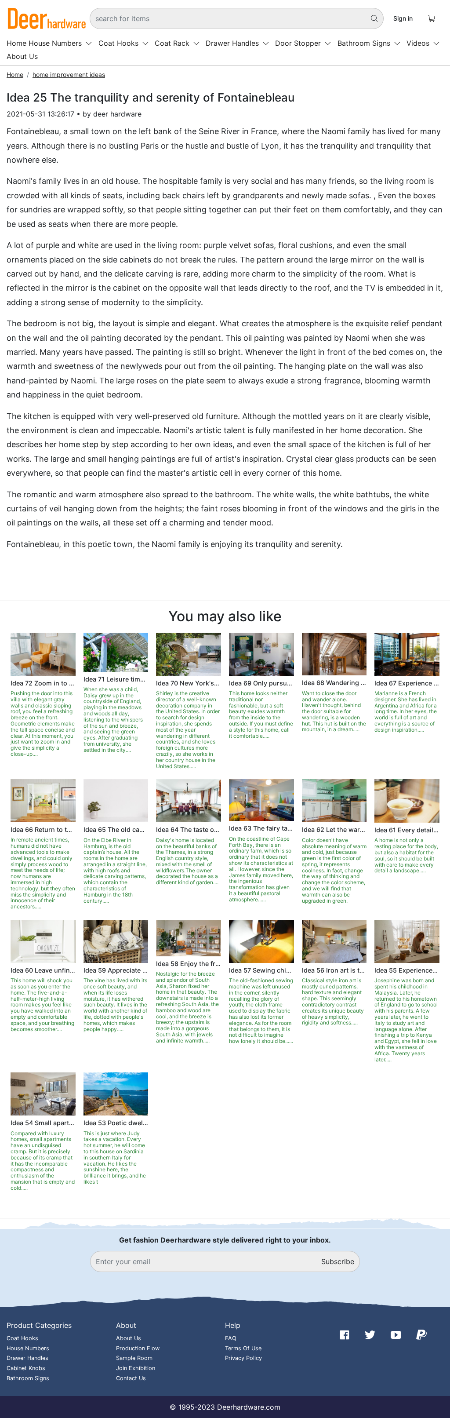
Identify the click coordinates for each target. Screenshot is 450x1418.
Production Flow (138, 1348)
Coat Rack (172, 43)
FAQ (230, 1338)
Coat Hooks (118, 43)
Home (16, 43)
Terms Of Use (243, 1348)
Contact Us (131, 1378)
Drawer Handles (232, 43)
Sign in (403, 18)
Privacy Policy (243, 1358)
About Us (22, 56)
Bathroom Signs (364, 43)
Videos (417, 43)
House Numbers (55, 43)
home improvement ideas (69, 74)
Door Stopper (298, 43)
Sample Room (134, 1358)
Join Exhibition (135, 1368)
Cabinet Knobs (26, 1368)
